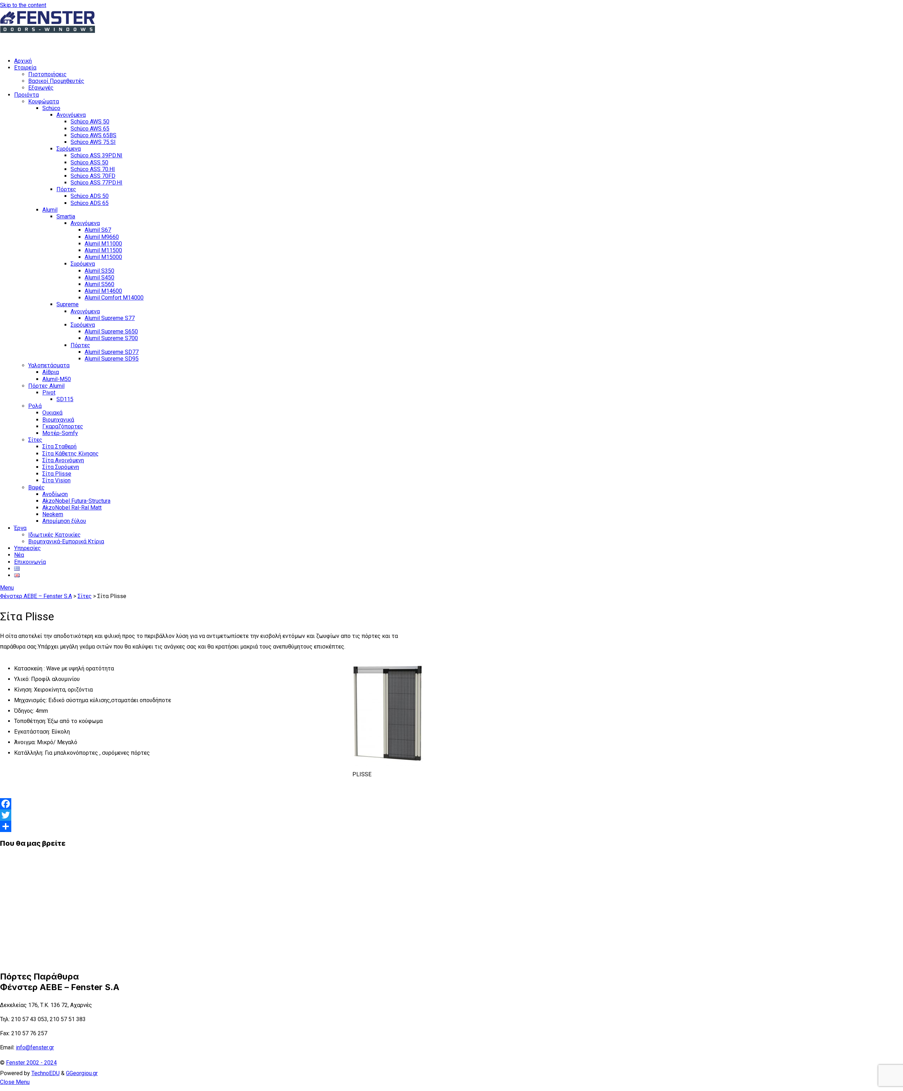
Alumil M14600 (103, 291)
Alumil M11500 (103, 250)
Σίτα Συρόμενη (60, 467)
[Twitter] (211, 815)
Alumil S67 (98, 230)
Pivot (48, 392)
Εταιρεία (25, 67)
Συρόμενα (68, 148)
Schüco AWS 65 (90, 128)
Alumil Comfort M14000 (114, 297)
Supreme (67, 304)
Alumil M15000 (103, 257)
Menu (7, 587)
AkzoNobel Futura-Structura (76, 501)
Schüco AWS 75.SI (93, 142)
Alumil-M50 (56, 379)
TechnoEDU (45, 1073)
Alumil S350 (99, 270)
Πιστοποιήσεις (47, 74)
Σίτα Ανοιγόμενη (63, 460)
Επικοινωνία (30, 562)
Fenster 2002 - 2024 (31, 1062)
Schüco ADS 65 (90, 203)
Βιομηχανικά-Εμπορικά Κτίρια (66, 541)
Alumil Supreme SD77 (112, 352)
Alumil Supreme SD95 (112, 358)
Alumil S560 (99, 284)
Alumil (49, 209)
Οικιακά (52, 412)
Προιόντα (26, 94)
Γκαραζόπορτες (62, 426)
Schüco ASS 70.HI (93, 169)
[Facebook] (211, 803)
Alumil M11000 (103, 243)
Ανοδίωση (55, 494)
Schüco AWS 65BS (93, 135)
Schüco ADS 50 (90, 196)
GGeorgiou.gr (82, 1073)
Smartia (65, 216)
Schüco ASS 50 (89, 162)
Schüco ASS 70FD (93, 176)
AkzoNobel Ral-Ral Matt (72, 507)
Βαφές (36, 487)
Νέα (19, 554)
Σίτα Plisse (56, 473)
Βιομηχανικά (58, 419)
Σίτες (35, 439)
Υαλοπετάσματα (48, 365)
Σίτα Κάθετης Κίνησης (70, 453)
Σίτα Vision (56, 480)
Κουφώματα (43, 101)
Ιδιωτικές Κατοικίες (54, 534)
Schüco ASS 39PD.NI (96, 155)
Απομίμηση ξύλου (64, 521)
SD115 (64, 399)
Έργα (20, 528)
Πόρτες (66, 189)
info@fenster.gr (35, 1047)
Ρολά (35, 406)
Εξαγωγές (41, 87)
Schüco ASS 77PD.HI (96, 182)
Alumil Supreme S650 (111, 331)
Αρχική (23, 61)
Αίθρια (50, 372)
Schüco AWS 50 (90, 121)
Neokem (52, 514)
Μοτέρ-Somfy (60, 433)
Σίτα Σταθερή (59, 446)
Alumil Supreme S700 (111, 338)
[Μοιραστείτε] (211, 826)
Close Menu (15, 1082)
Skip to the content (23, 5)
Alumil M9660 (102, 237)
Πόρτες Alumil (46, 385)
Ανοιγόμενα (71, 114)
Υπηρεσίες (27, 548)
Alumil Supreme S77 (110, 318)
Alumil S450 (99, 277)
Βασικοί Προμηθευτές (56, 81)
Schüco (51, 108)
